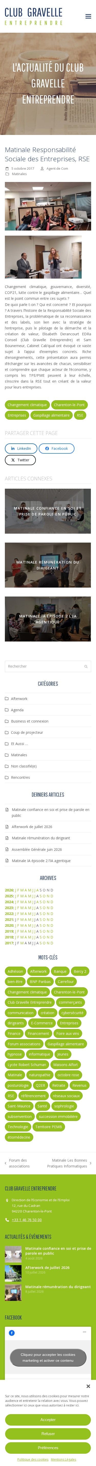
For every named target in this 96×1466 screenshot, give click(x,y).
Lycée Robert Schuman (27, 1064)
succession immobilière (58, 1116)
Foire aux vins (67, 1033)
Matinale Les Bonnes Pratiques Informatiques (63, 1163)
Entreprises (17, 415)
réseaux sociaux (66, 1095)
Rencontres (20, 777)
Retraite (58, 1085)
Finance (14, 1033)
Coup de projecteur (27, 732)
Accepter (48, 1419)
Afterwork (19, 698)
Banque (60, 971)
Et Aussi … (19, 743)
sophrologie (64, 1106)
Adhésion (15, 971)
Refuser (48, 1433)
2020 (9, 925)
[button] (88, 1386)
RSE (80, 415)
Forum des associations (17, 1163)
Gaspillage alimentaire (51, 415)
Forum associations (24, 1043)
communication (21, 1012)
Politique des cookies (32, 1459)
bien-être (15, 981)
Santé (42, 1106)
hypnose (15, 1054)
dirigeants (16, 1023)
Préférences (48, 1448)
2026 (9, 890)
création (47, 1012)
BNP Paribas (40, 981)
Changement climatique (27, 404)
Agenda (17, 709)
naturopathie (39, 1074)
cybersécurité (72, 1012)
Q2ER (40, 1085)
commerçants (70, 1002)
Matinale (15, 1074)
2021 (9, 919)
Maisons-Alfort (65, 1064)
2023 (9, 907)
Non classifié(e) (24, 766)
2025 (9, 896)
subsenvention (20, 1116)
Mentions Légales (63, 1459)
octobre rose (68, 1074)
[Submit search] (86, 666)
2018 (9, 937)
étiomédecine (19, 1137)
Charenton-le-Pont (69, 404)
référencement (33, 1095)
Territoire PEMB (48, 1126)
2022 (9, 913)
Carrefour (66, 981)
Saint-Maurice (19, 1106)
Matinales (19, 173)
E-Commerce (42, 1023)
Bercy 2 (80, 971)
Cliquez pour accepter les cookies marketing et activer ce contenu (48, 1357)
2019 (9, 931)
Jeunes (62, 1054)
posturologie (18, 1085)
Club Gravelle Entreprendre (30, 1002)
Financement (38, 1033)
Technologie (18, 1126)
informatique (39, 1054)
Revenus (79, 1085)
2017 (9, 943)
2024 (9, 901)
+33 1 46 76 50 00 (27, 1219)
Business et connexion (29, 721)
